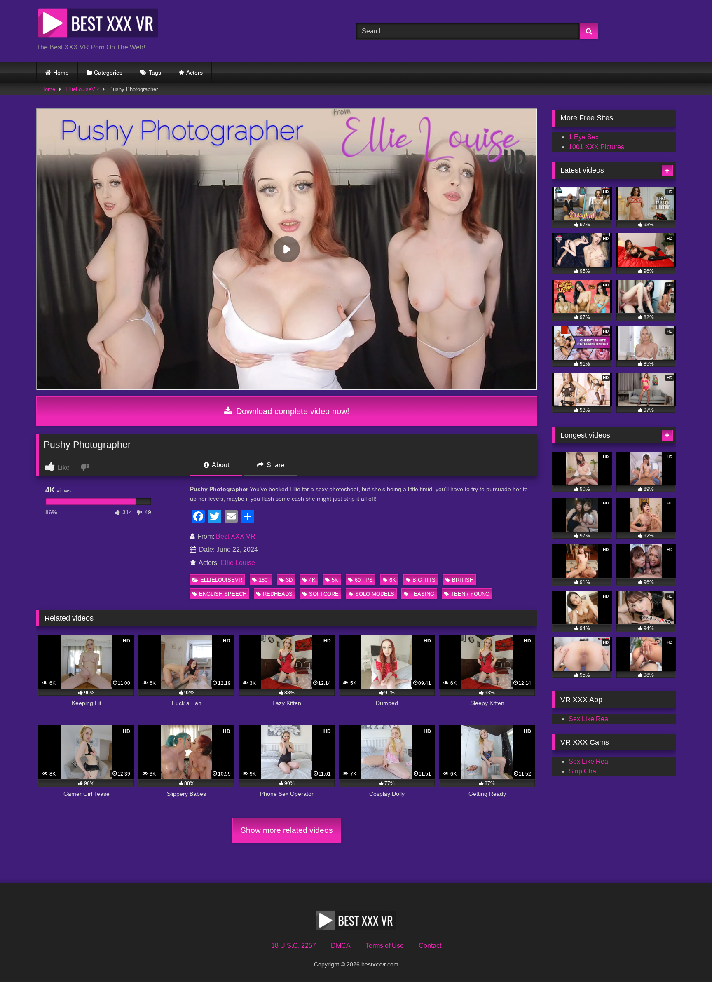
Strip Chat (583, 771)
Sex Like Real (589, 718)
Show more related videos (287, 830)
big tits (424, 580)
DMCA (341, 945)
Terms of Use (384, 945)
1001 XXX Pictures (596, 146)
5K (335, 580)
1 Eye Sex (584, 137)
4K (312, 580)
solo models (374, 594)
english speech (222, 594)
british (462, 580)
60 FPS (364, 580)
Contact (430, 945)
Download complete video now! (291, 411)
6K (392, 580)
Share (274, 465)
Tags (155, 72)
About (220, 465)
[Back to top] (686, 957)
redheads (278, 594)
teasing (422, 594)
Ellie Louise (237, 562)
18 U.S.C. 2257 (293, 945)
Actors (194, 72)
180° (264, 580)
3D (289, 580)
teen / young (470, 594)
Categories (108, 72)
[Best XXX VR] (98, 24)
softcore (324, 594)
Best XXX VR (235, 536)
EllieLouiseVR (82, 89)
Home (61, 72)
